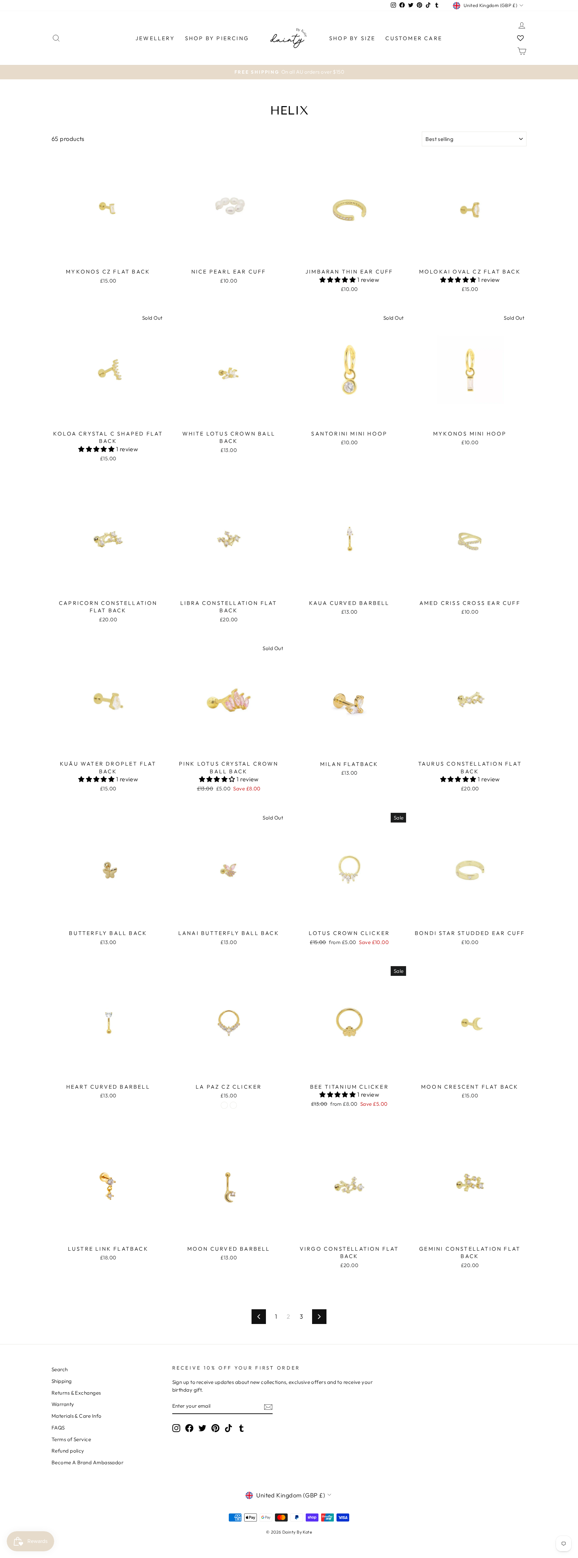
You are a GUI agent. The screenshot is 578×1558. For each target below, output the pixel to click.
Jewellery (155, 38)
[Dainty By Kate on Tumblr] (241, 1428)
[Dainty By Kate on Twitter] (202, 1428)
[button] (338, 280)
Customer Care (413, 38)
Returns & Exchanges (76, 1393)
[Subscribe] (268, 1406)
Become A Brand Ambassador (87, 1462)
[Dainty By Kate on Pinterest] (215, 1428)
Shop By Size (352, 38)
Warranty (63, 1404)
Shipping (62, 1381)
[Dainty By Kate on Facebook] (189, 1428)
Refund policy (68, 1451)
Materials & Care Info (76, 1416)
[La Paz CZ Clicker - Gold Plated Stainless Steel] (233, 1105)
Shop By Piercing (217, 38)
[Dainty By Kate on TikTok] (228, 1428)
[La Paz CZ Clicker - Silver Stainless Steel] (224, 1105)
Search (60, 1369)
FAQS (58, 1427)
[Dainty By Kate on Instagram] (176, 1428)
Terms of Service (71, 1439)
